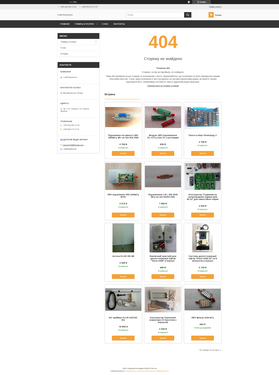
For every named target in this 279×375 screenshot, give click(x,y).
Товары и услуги (84, 24)
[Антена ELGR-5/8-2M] (123, 237)
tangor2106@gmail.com (73, 145)
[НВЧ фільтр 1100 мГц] (202, 299)
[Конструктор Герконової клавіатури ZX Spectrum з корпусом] (162, 299)
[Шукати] (187, 15)
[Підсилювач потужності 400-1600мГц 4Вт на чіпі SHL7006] (123, 117)
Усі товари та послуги (209, 350)
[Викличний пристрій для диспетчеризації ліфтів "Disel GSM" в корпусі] (162, 237)
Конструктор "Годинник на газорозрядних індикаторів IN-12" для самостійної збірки (202, 196)
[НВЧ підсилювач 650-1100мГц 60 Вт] (123, 176)
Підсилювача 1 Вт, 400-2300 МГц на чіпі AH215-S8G (163, 195)
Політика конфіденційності (158, 371)
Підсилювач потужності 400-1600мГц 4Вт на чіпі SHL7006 (123, 136)
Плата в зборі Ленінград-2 (203, 135)
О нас (105, 24)
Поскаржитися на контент (135, 371)
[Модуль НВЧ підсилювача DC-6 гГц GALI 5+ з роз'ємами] (162, 117)
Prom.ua (153, 368)
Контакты (119, 24)
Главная (64, 24)
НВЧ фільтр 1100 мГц (203, 317)
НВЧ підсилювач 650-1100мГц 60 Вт (123, 195)
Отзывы (64, 54)
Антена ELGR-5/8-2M (123, 256)
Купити (123, 153)
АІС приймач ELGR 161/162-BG (123, 318)
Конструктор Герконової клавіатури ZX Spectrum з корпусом (162, 319)
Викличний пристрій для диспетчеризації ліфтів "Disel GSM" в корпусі (163, 258)
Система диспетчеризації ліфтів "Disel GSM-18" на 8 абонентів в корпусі (202, 258)
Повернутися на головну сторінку (163, 86)
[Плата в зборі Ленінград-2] (202, 117)
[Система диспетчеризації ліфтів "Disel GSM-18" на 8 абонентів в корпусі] (202, 237)
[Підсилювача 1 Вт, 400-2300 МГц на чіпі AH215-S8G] (162, 176)
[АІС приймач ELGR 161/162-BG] (123, 299)
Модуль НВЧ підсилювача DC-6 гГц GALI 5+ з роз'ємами (163, 136)
